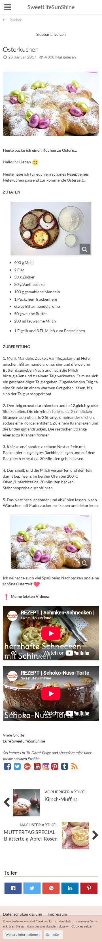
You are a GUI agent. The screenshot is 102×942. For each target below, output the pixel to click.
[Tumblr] (65, 766)
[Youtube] (37, 766)
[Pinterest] (55, 766)
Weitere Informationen (22, 934)
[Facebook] (8, 766)
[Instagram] (46, 766)
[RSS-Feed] (74, 766)
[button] (7, 7)
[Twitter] (18, 766)
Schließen (53, 934)
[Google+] (28, 766)
